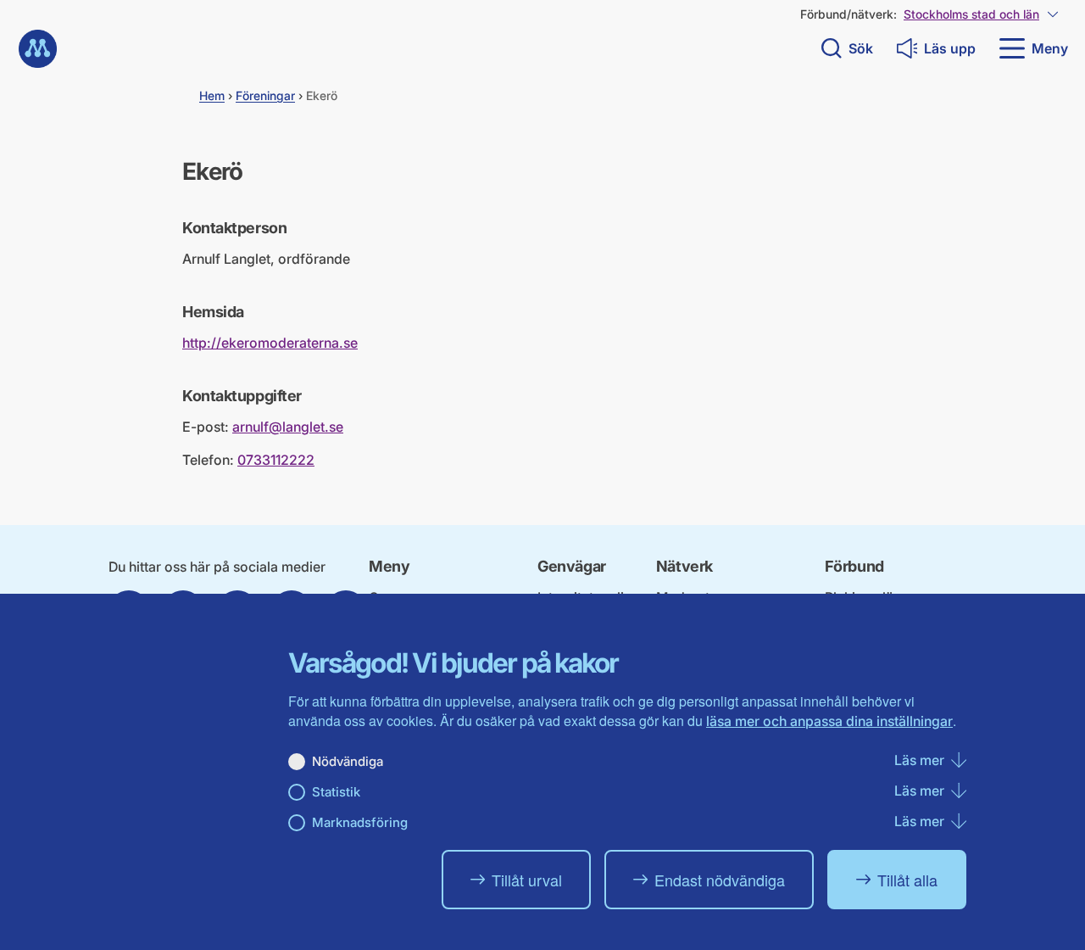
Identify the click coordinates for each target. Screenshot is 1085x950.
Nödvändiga (347, 761)
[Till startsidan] (38, 49)
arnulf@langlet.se (287, 426)
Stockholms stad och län (971, 14)
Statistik (336, 792)
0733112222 (275, 459)
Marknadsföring (360, 822)
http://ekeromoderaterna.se (270, 342)
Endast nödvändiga (719, 880)
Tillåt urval (527, 880)
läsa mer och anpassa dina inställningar (829, 720)
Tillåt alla (907, 880)
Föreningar (265, 95)
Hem (212, 95)
